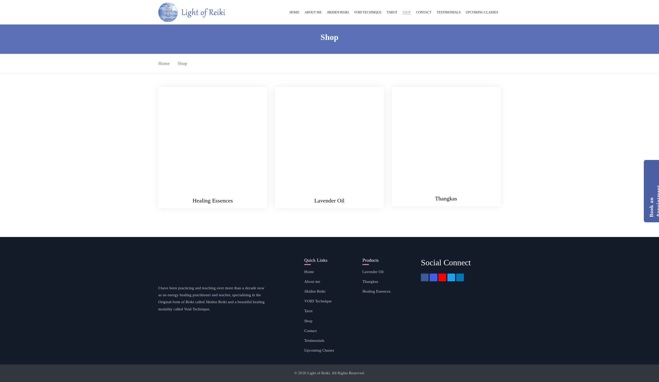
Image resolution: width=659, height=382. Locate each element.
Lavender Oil (329, 200)
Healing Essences (213, 200)
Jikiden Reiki (314, 291)
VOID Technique (318, 301)
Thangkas (446, 198)
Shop (308, 321)
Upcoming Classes (319, 350)
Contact (310, 331)
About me (312, 281)
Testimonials (314, 340)
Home (164, 63)
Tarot (308, 311)
